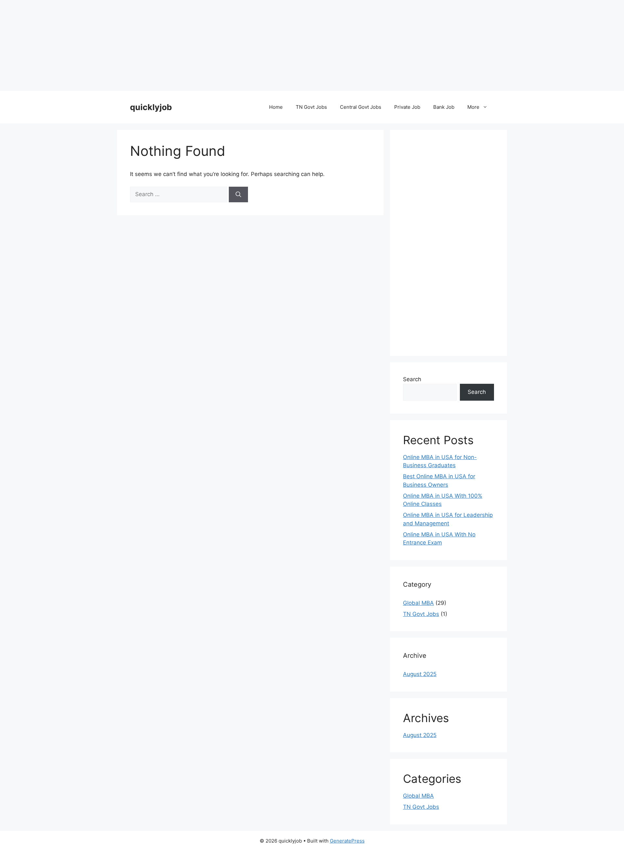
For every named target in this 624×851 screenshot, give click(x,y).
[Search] (238, 194)
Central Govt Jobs (360, 107)
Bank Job (443, 107)
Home (276, 107)
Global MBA (418, 603)
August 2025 (419, 674)
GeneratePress (347, 841)
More (473, 107)
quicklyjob (151, 107)
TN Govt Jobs (311, 107)
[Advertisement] (195, 45)
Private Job (407, 107)
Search (412, 379)
